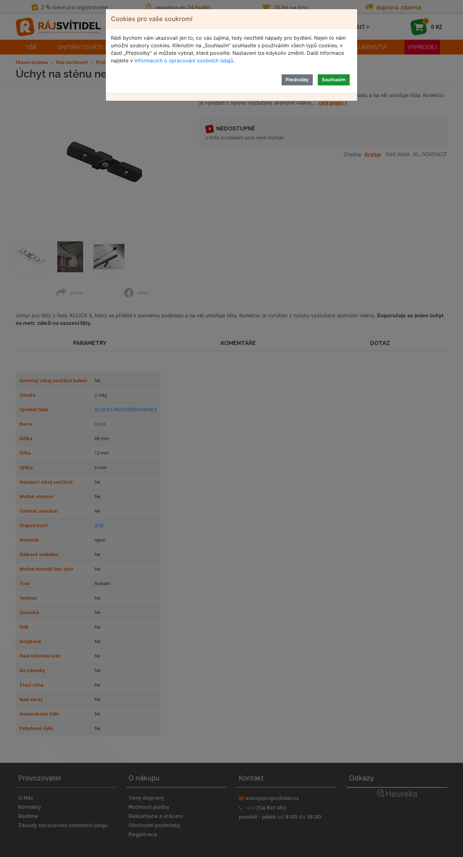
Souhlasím (334, 79)
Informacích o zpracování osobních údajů (183, 60)
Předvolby (297, 79)
